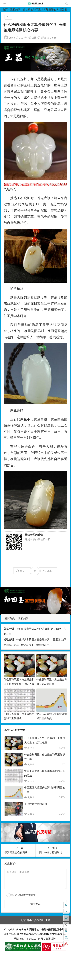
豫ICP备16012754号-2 (32, 938)
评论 (43, 37)
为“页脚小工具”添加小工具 (35, 920)
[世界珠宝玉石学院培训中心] (35, 4)
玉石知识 (15, 9)
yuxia (12, 37)
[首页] (66, 905)
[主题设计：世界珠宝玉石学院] (23, 950)
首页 (5, 9)
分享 (49, 570)
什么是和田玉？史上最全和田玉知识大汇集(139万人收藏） (19, 684)
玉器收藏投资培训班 (35, 803)
